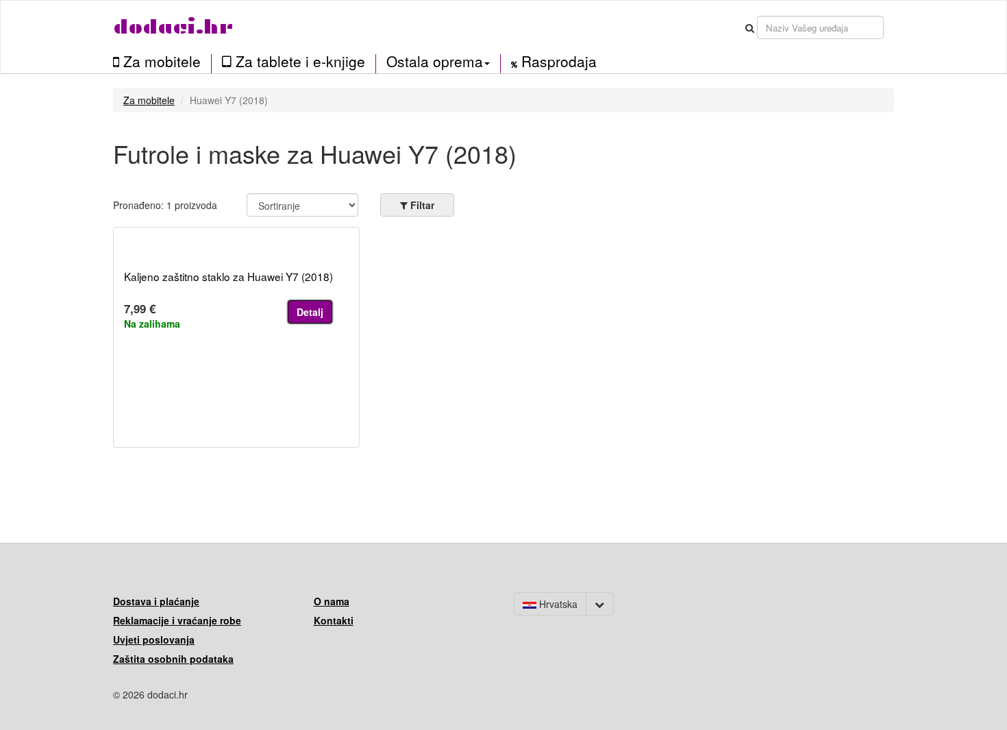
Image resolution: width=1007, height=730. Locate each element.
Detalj (310, 312)
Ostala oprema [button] (434, 61)
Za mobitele (160, 61)
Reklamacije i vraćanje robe (177, 620)
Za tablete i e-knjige (298, 61)
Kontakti (333, 620)
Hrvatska (556, 604)
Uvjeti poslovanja (154, 639)
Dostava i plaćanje (156, 601)
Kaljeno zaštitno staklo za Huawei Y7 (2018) (228, 276)
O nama (331, 601)
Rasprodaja (557, 61)
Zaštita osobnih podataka (173, 659)
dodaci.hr (173, 27)
